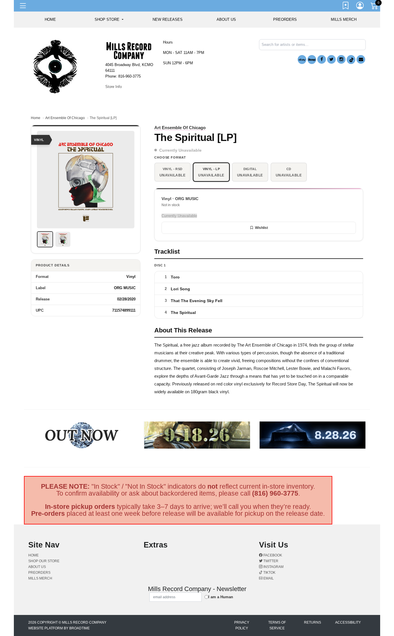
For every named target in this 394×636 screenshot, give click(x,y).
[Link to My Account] (360, 6)
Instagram (273, 567)
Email (268, 578)
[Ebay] (302, 59)
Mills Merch (344, 19)
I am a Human (220, 597)
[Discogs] (312, 59)
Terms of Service (277, 625)
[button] (109, 19)
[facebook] (322, 59)
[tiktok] (351, 59)
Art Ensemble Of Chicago (65, 118)
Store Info (113, 86)
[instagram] (341, 59)
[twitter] (331, 59)
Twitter (270, 561)
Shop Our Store (43, 561)
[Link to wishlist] (346, 6)
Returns (312, 622)
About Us (226, 19)
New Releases (168, 19)
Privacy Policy (241, 625)
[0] (374, 7)
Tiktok (268, 573)
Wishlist (261, 228)
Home (35, 118)
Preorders (285, 19)
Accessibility (348, 622)
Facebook (272, 555)
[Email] (361, 59)
